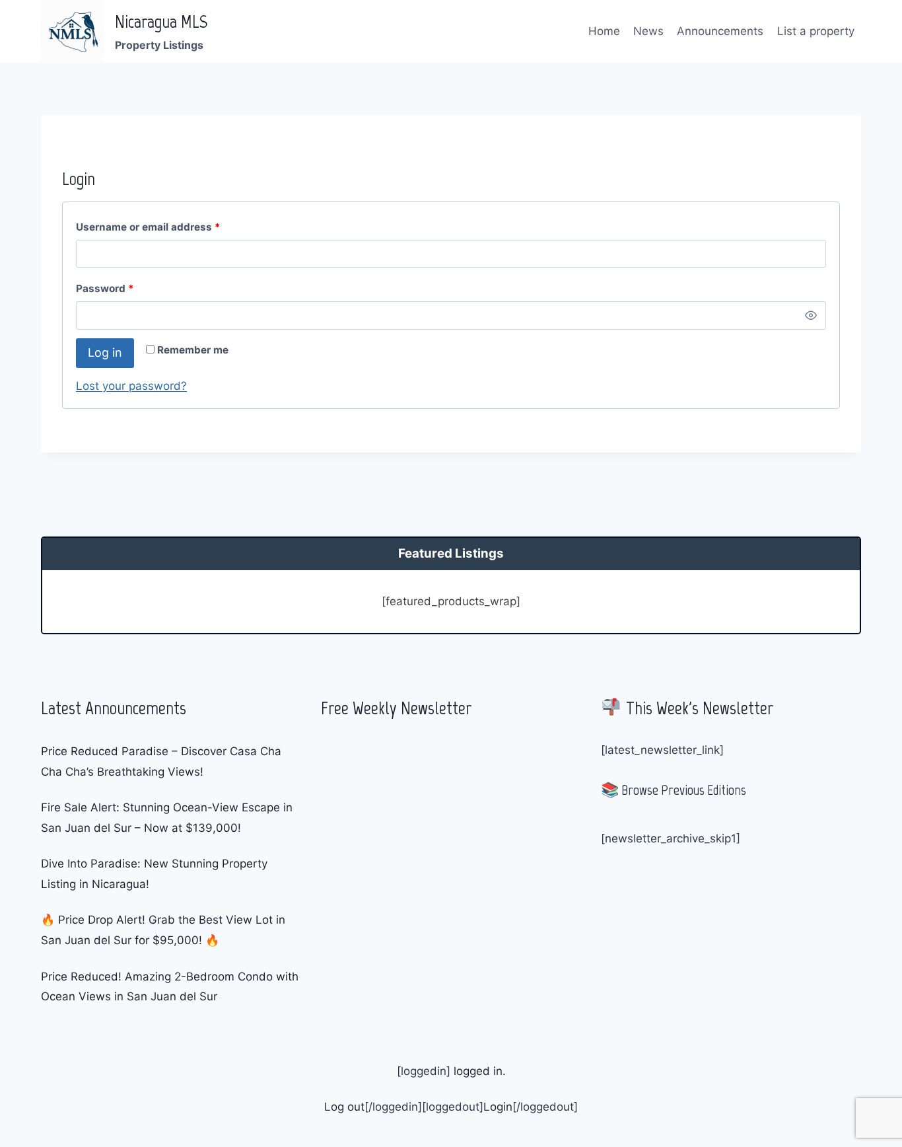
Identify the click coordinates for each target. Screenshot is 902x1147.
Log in (105, 352)
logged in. (478, 1071)
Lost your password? (131, 385)
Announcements (720, 31)
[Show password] (811, 315)
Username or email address (151, 230)
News (648, 31)
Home (604, 31)
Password (108, 291)
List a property (815, 31)
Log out (344, 1106)
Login (497, 1106)
